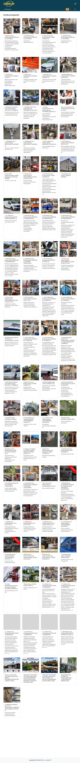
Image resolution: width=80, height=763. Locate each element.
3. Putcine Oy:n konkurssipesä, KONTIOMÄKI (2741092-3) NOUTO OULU (30, 176)
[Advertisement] (40, 740)
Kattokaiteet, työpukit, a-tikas (67, 454)
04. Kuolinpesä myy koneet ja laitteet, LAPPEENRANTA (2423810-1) (10, 557)
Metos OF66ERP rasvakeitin (48, 488)
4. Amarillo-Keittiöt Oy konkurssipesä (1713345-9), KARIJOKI (68, 383)
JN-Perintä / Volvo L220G (10, 180)
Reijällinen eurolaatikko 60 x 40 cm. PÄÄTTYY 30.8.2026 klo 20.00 (30, 81)
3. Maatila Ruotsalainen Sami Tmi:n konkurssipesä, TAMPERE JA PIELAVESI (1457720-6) (12, 707)
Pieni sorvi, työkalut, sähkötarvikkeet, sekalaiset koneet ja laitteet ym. (67, 530)
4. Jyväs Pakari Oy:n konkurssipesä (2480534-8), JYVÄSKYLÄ (49, 339)
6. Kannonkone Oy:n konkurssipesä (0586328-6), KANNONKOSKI (68, 217)
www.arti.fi (48, 760)
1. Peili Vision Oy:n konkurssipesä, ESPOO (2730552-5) (48, 260)
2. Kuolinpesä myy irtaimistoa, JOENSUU (11, 418)
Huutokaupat (7, 9)
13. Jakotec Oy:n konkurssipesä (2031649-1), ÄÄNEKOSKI (31, 633)
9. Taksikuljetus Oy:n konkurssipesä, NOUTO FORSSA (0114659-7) (67, 633)
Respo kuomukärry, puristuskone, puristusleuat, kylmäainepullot (30, 182)
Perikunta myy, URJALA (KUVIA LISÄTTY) (30, 584)
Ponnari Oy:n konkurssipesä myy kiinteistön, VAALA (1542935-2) (47, 451)
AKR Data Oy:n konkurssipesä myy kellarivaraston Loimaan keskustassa (48, 557)
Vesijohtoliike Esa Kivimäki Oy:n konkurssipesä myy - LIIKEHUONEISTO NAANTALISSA (66, 678)
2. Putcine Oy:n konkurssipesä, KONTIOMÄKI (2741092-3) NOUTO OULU (11, 300)
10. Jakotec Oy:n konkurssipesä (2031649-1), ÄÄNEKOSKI (49, 585)
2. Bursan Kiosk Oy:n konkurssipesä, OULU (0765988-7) (67, 450)
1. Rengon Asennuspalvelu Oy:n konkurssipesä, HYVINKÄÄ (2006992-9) (48, 109)
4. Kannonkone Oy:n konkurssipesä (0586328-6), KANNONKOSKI (31, 217)
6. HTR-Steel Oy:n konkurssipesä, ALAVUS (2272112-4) (67, 143)
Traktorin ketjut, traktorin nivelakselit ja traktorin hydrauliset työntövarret (10, 714)
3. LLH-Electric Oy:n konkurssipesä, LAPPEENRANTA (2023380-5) (66, 524)
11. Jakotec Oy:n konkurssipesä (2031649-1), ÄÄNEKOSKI (68, 585)
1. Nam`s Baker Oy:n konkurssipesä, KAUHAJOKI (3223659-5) (49, 143)
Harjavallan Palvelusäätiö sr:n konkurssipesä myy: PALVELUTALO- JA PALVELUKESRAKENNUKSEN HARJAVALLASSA (49, 678)
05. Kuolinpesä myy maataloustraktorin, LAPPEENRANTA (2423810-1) (29, 420)
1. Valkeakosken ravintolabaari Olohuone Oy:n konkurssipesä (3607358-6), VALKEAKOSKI (67, 486)
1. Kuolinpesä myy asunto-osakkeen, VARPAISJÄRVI (66, 556)
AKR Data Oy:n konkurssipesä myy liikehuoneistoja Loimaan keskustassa (30, 557)
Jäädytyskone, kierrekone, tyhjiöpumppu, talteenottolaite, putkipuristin (12, 305)
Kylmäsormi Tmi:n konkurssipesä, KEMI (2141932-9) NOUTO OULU (10, 451)
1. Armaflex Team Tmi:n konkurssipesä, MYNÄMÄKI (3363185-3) (30, 108)
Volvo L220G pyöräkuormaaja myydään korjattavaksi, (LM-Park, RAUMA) (11, 176)
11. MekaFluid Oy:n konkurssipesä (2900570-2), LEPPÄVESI (68, 37)
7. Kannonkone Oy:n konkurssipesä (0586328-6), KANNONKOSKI (12, 260)
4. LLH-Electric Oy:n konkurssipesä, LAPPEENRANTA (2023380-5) (47, 420)
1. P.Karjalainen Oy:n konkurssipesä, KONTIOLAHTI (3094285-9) (12, 144)
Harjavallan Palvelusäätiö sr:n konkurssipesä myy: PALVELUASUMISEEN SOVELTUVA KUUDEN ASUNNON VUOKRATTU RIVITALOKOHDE (30, 678)
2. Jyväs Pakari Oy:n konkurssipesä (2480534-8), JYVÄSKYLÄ (68, 299)
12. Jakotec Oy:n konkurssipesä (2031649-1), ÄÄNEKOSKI (12, 633)
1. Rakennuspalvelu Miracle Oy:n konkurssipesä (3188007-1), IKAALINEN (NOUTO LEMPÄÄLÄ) (68, 340)
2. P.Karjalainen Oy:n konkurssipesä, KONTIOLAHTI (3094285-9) (31, 144)
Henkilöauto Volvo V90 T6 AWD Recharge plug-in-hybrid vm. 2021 (49, 81)
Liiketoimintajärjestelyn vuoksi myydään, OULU (48, 382)
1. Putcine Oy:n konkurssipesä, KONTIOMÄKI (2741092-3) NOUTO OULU (68, 261)
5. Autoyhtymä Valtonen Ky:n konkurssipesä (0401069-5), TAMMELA (11, 108)
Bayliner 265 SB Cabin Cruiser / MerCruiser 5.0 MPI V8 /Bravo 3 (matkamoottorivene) (11, 344)
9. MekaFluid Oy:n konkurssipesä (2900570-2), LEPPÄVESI (12, 37)
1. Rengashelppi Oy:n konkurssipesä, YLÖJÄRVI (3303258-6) (68, 76)
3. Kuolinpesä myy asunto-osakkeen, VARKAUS (66, 175)
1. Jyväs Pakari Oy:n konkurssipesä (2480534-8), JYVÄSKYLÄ (49, 299)
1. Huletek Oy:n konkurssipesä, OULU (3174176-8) (10, 523)
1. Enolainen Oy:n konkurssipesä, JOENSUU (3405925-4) (49, 76)
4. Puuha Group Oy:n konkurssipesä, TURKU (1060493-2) (48, 37)
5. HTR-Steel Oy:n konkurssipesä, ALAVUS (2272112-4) (30, 299)
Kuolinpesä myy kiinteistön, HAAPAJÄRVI (68, 418)
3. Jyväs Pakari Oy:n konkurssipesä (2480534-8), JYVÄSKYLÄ (31, 339)
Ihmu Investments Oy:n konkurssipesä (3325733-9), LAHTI (68, 108)
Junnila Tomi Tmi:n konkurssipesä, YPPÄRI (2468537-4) (30, 383)
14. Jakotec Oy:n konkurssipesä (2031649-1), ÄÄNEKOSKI (49, 633)
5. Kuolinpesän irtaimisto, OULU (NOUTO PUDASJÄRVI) (11, 484)
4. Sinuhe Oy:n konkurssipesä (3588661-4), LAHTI (31, 76)
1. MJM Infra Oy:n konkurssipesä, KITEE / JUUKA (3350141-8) (48, 523)
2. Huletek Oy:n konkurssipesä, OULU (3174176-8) (29, 523)
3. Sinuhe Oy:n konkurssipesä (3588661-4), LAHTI (12, 76)
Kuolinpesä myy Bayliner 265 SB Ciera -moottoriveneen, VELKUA (11, 339)
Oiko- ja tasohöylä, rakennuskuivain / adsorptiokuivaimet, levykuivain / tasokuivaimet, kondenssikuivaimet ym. (49, 116)
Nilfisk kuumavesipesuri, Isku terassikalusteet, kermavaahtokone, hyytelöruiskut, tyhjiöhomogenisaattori (11, 82)
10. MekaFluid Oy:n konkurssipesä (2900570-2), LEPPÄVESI (31, 37)
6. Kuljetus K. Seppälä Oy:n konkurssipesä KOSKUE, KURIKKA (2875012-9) (29, 451)
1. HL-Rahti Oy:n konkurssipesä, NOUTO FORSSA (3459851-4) (11, 217)
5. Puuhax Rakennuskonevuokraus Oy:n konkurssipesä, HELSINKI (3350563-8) (11, 586)
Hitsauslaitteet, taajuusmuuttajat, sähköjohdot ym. (49, 426)
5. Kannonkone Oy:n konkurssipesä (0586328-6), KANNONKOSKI (49, 217)
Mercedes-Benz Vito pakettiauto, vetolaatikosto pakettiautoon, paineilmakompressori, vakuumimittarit (11, 458)
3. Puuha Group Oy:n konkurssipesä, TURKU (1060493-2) (48, 175)
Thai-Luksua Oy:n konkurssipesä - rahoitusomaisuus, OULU (49, 484)
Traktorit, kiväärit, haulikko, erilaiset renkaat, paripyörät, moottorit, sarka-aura (11, 490)
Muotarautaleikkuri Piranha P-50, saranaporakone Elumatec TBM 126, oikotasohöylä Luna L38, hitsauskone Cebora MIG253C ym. (68, 149)
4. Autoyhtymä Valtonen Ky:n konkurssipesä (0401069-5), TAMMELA (11, 383)
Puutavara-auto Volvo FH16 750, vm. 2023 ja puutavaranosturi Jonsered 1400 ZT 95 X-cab (12, 114)
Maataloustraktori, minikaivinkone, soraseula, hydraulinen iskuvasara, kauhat (30, 389)
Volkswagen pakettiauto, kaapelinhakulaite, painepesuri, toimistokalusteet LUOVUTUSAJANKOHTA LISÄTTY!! (12, 529)
